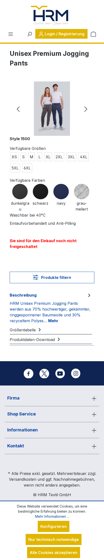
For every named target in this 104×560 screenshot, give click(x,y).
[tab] (51, 308)
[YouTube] (60, 373)
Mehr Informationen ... (52, 516)
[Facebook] (28, 373)
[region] (52, 108)
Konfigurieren (53, 526)
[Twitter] (44, 373)
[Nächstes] (85, 108)
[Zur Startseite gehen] (49, 15)
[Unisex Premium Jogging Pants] (52, 108)
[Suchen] (29, 34)
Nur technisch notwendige (53, 539)
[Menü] (10, 34)
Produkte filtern (55, 277)
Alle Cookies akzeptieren (53, 552)
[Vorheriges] (18, 108)
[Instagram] (76, 373)
